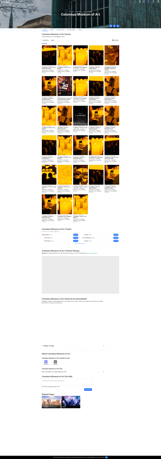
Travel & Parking (60, 29)
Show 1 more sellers (79, 243)
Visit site (76, 234)
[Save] (114, 26)
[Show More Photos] (110, 26)
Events (45, 29)
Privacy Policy (91, 457)
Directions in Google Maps (91, 253)
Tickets (51, 29)
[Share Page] (117, 26)
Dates (52, 40)
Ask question (88, 389)
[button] (73, 345)
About (79, 29)
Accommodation (71, 29)
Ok (106, 457)
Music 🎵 (59, 36)
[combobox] (45, 40)
